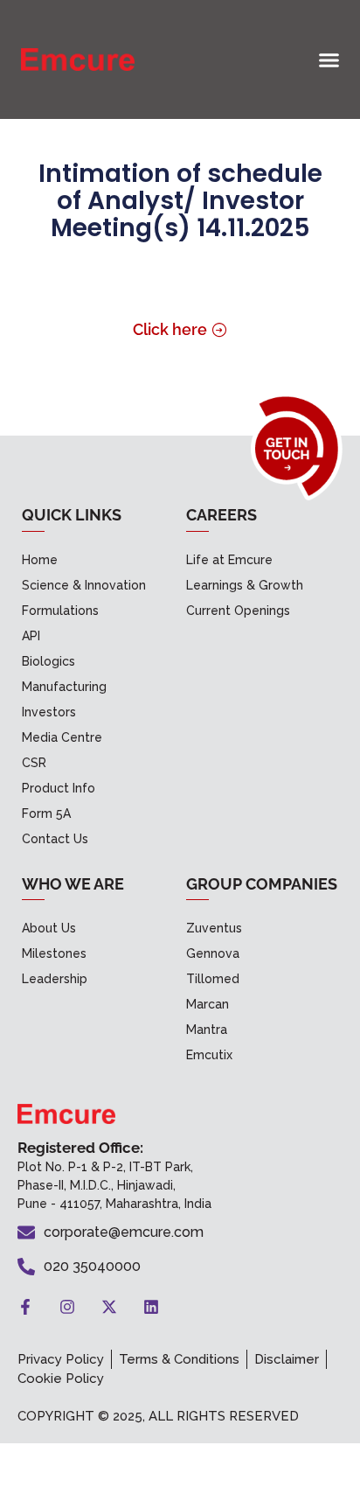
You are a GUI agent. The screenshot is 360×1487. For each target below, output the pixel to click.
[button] (329, 59)
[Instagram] (67, 1307)
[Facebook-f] (25, 1307)
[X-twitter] (109, 1307)
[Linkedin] (151, 1307)
